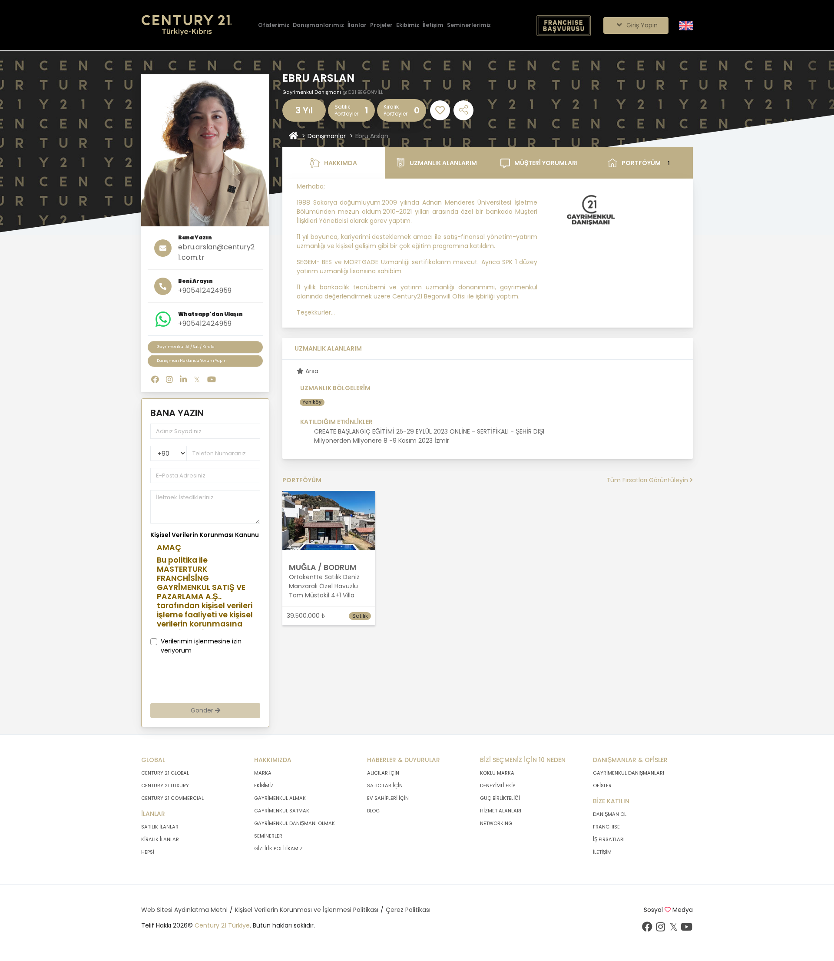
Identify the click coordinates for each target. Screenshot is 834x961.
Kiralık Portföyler (395, 110)
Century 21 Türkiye (222, 925)
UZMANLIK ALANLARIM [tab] (443, 163)
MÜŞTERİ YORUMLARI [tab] (546, 163)
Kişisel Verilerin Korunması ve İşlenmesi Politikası (306, 909)
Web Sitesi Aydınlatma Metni (184, 909)
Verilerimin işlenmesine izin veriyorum (201, 646)
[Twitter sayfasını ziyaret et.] (197, 379)
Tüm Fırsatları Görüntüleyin (648, 480)
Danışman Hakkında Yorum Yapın (192, 360)
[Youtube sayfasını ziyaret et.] (211, 379)
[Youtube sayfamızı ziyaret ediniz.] (686, 928)
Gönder (203, 710)
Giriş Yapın (641, 25)
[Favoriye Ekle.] (440, 110)
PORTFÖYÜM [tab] (646, 163)
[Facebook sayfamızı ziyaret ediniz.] (647, 928)
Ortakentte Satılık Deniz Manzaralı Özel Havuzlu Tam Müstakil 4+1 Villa (324, 586)
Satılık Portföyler (346, 110)
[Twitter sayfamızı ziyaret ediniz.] (673, 928)
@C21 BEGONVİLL (362, 92)
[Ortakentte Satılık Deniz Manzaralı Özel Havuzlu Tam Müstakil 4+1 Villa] (328, 520)
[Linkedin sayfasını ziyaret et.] (183, 379)
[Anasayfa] (293, 136)
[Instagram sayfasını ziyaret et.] (169, 379)
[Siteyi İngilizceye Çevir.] (686, 24)
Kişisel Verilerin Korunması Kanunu (204, 534)
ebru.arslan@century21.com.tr (216, 252)
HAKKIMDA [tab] (340, 163)
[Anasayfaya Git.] (186, 25)
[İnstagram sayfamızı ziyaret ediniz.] (660, 928)
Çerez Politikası (408, 909)
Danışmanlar (327, 136)
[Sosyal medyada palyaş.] (463, 110)
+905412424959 (205, 290)
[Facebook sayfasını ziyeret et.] (155, 379)
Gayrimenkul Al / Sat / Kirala (186, 346)
